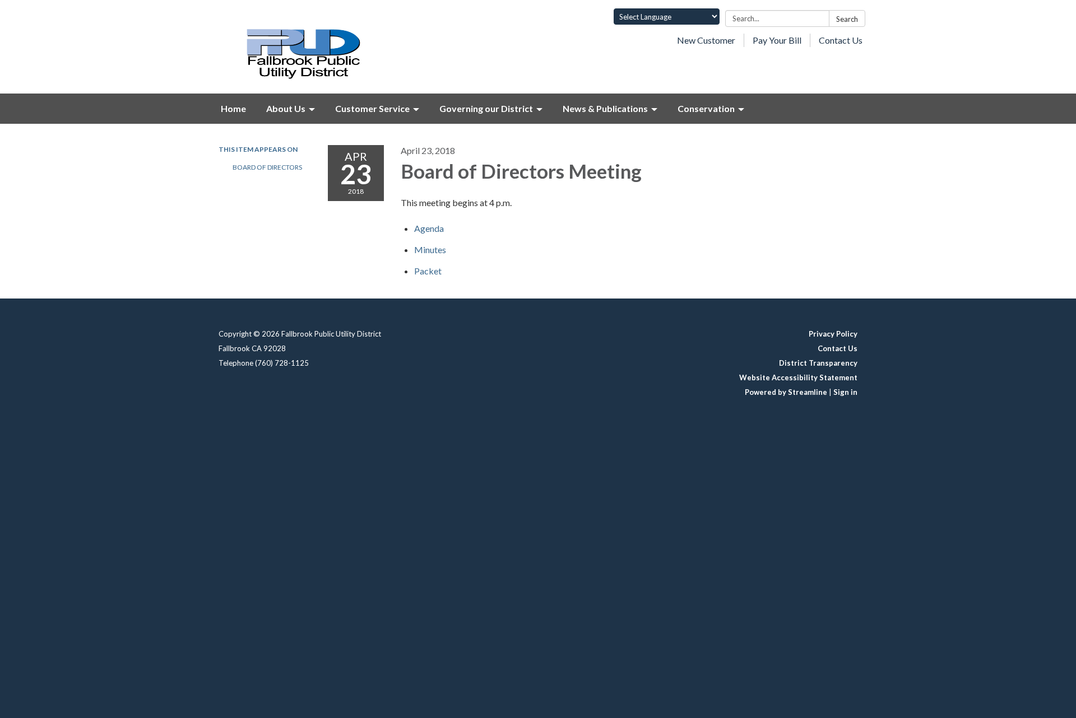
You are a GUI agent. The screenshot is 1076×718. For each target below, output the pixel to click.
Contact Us (840, 40)
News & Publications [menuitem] (605, 108)
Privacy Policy (833, 333)
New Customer (706, 40)
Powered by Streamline (786, 392)
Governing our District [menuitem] (486, 108)
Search (847, 19)
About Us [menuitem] (285, 108)
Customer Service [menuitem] (372, 108)
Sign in (845, 392)
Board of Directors (267, 167)
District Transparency (818, 362)
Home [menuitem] (233, 108)
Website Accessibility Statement (798, 377)
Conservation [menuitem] (706, 108)
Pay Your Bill (777, 40)
